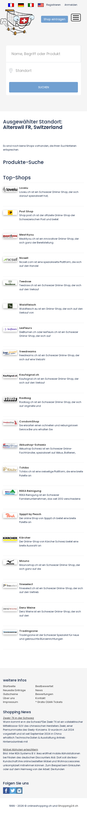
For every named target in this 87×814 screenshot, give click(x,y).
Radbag (25, 398)
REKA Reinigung (30, 491)
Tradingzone (28, 631)
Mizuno (24, 561)
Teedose (25, 281)
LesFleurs (25, 328)
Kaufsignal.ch (29, 375)
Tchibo (24, 468)
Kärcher (25, 538)
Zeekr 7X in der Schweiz (18, 718)
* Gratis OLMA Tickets (49, 702)
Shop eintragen (54, 19)
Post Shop (26, 211)
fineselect (26, 584)
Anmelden (71, 4)
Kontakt (40, 698)
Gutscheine (10, 694)
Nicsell (23, 258)
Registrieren (53, 4)
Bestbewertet (44, 686)
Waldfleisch (27, 305)
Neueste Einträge (14, 690)
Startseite (9, 686)
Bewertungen (44, 694)
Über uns (9, 698)
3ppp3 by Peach (30, 514)
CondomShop (29, 421)
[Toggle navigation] (76, 17)
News (39, 690)
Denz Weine (27, 608)
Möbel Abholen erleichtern (20, 749)
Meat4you (26, 235)
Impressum (10, 702)
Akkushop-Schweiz (32, 445)
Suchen (43, 87)
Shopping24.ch (68, 806)
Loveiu (23, 188)
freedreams (27, 351)
